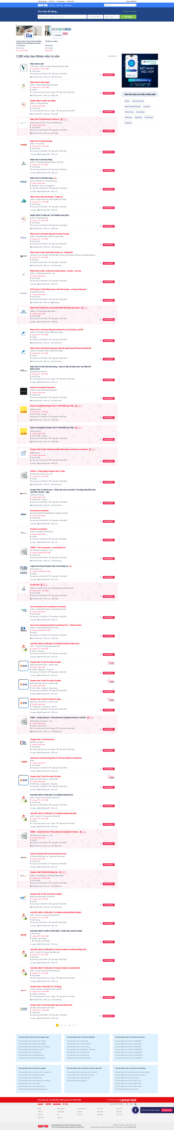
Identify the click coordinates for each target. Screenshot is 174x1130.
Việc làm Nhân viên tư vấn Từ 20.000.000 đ (128, 1055)
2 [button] (61, 1025)
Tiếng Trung (129, 112)
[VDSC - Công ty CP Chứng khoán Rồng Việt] (23, 647)
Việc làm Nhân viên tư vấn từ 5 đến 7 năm (128, 1083)
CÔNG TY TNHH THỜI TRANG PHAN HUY (43, 390)
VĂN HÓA (79, 1111)
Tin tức (52, 5)
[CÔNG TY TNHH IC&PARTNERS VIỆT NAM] (23, 629)
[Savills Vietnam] (23, 410)
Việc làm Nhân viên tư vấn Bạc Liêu (78, 1052)
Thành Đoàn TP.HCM (130, 1125)
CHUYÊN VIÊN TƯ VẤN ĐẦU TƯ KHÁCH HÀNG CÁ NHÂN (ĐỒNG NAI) (58, 949)
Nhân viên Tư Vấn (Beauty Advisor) (44, 119)
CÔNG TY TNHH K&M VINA (39, 103)
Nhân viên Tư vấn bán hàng (41, 141)
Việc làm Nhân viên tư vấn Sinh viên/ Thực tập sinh (35, 1072)
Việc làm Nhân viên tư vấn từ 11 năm (126, 1089)
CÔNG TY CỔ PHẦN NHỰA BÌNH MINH (42, 311)
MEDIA (39, 1108)
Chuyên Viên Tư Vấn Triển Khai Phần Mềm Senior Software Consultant (59, 449)
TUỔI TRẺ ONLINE (42, 1)
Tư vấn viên (34, 585)
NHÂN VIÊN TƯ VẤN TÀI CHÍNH (43, 101)
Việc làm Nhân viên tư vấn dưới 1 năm (127, 1078)
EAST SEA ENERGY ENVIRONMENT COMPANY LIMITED (49, 513)
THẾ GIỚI (40, 1114)
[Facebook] (126, 1104)
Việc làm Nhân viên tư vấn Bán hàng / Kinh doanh (34, 1047)
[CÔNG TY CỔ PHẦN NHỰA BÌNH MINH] (23, 312)
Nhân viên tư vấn (37, 64)
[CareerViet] (127, 1100)
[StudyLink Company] (23, 494)
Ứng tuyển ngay (108, 74)
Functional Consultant (39, 510)
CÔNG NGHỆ (60, 1111)
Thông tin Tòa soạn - (119, 1125)
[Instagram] (131, 1104)
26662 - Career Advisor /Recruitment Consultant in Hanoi (54, 832)
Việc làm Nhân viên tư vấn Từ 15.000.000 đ (128, 1052)
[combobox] (62, 17)
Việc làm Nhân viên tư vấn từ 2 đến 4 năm (128, 1080)
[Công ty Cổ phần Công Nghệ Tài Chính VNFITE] (23, 990)
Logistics (146, 106)
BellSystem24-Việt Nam (38, 371)
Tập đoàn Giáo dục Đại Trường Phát (42, 1008)
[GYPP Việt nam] (23, 935)
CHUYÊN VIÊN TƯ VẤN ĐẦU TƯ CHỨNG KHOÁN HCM (51, 795)
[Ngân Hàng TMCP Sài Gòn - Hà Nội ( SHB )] (24, 666)
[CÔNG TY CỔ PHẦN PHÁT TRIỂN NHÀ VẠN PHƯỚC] (23, 876)
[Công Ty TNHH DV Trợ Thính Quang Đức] (23, 182)
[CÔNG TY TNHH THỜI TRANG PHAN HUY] (23, 391)
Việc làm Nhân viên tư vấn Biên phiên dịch (32, 1058)
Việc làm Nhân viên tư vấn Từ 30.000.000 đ (128, 1058)
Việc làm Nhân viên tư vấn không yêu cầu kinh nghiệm (132, 1072)
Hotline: (130, 1127)
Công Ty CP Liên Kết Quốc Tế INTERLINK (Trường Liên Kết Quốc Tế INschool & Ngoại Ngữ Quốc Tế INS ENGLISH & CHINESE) (63, 255)
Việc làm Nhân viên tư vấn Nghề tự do (79, 1078)
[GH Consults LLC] (23, 570)
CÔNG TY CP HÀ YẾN (37, 144)
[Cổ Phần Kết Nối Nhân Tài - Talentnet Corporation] (23, 858)
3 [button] (65, 1025)
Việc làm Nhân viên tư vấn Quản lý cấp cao (32, 1086)
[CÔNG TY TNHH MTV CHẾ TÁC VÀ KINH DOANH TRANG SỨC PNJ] (23, 589)
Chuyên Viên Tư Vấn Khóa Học (42, 739)
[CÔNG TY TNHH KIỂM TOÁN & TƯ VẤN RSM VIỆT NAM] (23, 610)
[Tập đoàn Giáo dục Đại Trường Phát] (23, 1009)
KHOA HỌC (100, 1111)
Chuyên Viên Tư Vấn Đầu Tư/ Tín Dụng (45, 986)
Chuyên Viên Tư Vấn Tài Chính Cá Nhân (46, 894)
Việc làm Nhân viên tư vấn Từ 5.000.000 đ (128, 1044)
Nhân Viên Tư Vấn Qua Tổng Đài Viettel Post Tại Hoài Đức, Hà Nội (56, 329)
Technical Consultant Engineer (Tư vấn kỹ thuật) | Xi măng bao (56, 758)
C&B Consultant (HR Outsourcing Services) (48, 854)
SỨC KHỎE (100, 1114)
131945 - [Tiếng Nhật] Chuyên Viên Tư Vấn (47, 471)
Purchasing (149, 117)
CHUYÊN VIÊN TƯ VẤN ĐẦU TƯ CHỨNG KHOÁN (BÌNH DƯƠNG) (55, 912)
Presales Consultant (38, 529)
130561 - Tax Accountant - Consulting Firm (48, 547)
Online (127, 101)
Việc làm (59, 5)
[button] (101, 74)
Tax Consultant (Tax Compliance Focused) (48, 606)
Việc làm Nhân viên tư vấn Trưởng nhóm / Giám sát (35, 1080)
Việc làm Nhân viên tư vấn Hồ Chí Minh (79, 1044)
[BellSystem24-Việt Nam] (23, 370)
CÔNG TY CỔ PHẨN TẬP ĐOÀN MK (41, 532)
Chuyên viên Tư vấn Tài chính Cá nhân (45, 662)
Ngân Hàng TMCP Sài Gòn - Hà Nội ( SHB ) (44, 665)
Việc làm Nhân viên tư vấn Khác (77, 1080)
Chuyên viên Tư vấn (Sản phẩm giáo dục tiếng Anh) (51, 1005)
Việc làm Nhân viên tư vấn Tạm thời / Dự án (80, 1075)
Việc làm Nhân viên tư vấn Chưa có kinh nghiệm (130, 1075)
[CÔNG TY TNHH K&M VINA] (23, 105)
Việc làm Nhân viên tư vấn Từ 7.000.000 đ (128, 1047)
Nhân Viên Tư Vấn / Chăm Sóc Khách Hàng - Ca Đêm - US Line (55, 271)
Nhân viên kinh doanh (132, 106)
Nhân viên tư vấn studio (40, 82)
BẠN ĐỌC (119, 1111)
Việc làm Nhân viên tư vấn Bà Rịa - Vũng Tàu (81, 1049)
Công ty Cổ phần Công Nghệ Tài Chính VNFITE (46, 989)
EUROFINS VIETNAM (37, 292)
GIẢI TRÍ (79, 1114)
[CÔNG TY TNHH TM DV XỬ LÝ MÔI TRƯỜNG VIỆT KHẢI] (23, 201)
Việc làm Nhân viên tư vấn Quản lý (29, 1083)
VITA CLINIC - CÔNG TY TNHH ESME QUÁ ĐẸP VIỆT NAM (49, 66)
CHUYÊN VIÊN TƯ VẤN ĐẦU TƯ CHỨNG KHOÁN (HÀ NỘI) (53, 813)
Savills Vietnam (35, 409)
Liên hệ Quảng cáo (96, 1127)
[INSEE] (23, 762)
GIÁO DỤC (119, 1108)
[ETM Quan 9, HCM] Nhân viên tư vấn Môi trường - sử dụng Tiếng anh (58, 289)
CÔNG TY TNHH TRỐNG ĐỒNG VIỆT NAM (44, 85)
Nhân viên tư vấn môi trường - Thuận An (46, 197)
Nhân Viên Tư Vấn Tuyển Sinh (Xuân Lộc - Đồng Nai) (51, 252)
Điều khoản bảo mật (108, 1127)
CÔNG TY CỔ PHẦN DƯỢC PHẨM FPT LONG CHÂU (46, 236)
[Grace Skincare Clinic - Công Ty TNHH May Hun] (23, 123)
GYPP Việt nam (35, 934)
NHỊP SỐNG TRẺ (81, 1108)
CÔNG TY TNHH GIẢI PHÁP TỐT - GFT (42, 273)
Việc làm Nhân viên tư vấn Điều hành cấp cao (33, 1089)
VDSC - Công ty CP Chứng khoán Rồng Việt (45, 646)
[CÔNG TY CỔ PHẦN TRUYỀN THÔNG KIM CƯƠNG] (23, 333)
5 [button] (73, 1025)
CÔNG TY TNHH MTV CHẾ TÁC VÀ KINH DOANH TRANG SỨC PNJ (52, 588)
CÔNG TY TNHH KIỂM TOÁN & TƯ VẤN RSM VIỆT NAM (48, 609)
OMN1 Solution (35, 453)
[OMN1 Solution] (23, 453)
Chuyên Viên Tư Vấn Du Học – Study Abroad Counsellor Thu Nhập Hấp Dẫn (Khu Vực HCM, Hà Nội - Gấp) (63, 491)
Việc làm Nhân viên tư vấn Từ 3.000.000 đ (128, 1041)
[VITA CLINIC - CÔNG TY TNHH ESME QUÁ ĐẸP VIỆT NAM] (23, 68)
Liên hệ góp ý (118, 1127)
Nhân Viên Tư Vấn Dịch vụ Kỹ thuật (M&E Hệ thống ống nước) (55, 308)
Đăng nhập (132, 11)
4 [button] (69, 1025)
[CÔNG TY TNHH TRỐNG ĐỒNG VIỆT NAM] (23, 86)
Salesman (138, 117)
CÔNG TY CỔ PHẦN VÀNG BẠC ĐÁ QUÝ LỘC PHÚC (47, 162)
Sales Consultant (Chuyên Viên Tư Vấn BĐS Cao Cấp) (52, 406)
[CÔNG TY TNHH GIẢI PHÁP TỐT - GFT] (23, 275)
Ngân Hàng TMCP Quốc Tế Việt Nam (42, 896)
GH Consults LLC (36, 569)
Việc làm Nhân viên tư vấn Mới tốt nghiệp (32, 1075)
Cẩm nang (67, 5)
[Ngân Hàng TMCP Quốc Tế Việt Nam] (23, 898)
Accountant (140, 112)
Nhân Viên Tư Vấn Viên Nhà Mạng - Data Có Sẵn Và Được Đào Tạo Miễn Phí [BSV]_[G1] (60, 367)
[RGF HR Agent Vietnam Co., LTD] (23, 475)
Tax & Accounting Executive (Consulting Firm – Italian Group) (55, 625)
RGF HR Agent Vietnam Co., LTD (41, 474)
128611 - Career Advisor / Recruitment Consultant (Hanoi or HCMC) (58, 717)
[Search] (135, 5)
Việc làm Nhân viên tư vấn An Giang (78, 1047)
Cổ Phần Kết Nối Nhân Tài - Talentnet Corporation (47, 856)
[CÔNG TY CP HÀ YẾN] (23, 145)
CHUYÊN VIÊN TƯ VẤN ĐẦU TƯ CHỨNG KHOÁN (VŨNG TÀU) (54, 643)
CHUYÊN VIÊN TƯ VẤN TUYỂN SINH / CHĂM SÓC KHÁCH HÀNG (56, 931)
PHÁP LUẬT (41, 1117)
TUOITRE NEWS (61, 1)
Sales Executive (138, 101)
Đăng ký (125, 11)
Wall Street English (37, 742)
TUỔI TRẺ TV (51, 1)
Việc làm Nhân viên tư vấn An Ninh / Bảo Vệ (32, 1041)
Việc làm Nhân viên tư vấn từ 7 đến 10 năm (128, 1086)
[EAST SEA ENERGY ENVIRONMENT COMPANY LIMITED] (23, 514)
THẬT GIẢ (119, 1114)
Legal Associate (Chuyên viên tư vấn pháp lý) (50, 566)
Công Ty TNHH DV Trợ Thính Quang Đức (43, 181)
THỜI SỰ (40, 1111)
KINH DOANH (61, 1108)
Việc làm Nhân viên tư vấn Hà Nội (77, 1041)
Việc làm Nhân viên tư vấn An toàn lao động (32, 1044)
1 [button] (57, 1025)
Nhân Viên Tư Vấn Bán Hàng (43, 178)
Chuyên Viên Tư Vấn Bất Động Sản (44, 872)
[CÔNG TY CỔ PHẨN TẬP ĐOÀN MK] (23, 533)
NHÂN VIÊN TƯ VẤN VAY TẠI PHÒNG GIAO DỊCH (49, 215)
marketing (128, 117)
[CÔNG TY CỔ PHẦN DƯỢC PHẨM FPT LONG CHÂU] (23, 238)
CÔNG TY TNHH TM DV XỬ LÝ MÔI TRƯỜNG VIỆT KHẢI (48, 199)
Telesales (128, 123)
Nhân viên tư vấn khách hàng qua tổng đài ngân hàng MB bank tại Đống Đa (60, 348)
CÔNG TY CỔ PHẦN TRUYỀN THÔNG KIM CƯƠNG (46, 332)
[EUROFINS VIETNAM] (23, 293)
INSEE (32, 760)
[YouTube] (135, 1104)
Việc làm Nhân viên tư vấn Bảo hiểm (30, 1052)
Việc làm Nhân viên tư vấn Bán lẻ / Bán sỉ (31, 1049)
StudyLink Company (37, 495)
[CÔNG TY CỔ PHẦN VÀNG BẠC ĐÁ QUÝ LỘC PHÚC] (23, 163)
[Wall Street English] (23, 743)
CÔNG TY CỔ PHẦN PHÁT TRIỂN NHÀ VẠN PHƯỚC (47, 876)
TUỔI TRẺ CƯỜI (70, 1)
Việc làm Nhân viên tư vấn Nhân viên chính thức (82, 1072)
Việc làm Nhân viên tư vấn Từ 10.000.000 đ (128, 1049)
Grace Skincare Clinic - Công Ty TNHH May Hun (46, 123)
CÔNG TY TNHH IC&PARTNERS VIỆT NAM (44, 628)
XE (58, 1114)
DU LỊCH (59, 1117)
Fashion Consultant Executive (42, 387)
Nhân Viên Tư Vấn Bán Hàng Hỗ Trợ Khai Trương (49, 234)
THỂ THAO (100, 1108)
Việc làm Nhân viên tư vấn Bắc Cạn (78, 1055)
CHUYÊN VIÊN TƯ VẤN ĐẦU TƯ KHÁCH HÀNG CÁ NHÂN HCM (55, 968)
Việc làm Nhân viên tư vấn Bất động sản (31, 1055)
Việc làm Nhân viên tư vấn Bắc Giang (78, 1058)
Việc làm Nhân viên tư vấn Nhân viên (30, 1078)
